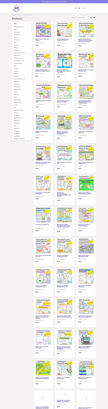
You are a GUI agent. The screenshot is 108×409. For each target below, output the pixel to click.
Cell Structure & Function (19, 52)
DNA (15, 66)
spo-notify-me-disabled (19, 138)
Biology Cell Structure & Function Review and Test (64, 316)
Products (19, 15)
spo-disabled (17, 136)
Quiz (15, 107)
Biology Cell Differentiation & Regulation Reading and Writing (64, 194)
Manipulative (17, 84)
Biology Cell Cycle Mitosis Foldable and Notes (42, 163)
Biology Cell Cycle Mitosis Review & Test (85, 163)
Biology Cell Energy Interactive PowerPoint (85, 193)
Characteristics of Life (19, 60)
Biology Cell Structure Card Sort (42, 347)
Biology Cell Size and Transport (84, 286)
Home (13, 15)
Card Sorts (16, 45)
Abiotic (15, 29)
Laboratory (16, 81)
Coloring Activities (18, 63)
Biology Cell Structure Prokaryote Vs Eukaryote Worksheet (64, 348)
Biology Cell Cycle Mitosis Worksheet (42, 193)
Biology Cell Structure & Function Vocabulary (85, 316)
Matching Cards (17, 89)
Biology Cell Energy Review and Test (43, 256)
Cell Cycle (16, 47)
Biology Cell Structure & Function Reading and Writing (42, 317)
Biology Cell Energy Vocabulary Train (84, 256)
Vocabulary (16, 128)
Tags (15, 23)
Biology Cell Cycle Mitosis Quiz (64, 163)
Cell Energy (16, 50)
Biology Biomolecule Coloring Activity (63, 40)
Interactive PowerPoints (19, 79)
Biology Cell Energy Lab (42, 224)
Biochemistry (17, 34)
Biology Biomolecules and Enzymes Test (85, 70)
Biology (15, 37)
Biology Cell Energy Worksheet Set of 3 (62, 286)
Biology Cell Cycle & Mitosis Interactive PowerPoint (62, 133)
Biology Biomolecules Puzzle (41, 132)
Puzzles (15, 105)
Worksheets (16, 131)
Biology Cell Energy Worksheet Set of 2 (41, 286)
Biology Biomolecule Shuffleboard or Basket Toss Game (64, 71)
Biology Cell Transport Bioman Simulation (85, 347)
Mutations (16, 94)
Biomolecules (17, 39)
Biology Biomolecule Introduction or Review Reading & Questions (85, 40)
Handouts (16, 76)
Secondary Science (18, 118)
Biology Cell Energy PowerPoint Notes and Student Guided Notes (63, 226)
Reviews (16, 112)
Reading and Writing (18, 110)
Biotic (15, 42)
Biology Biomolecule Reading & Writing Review (42, 70)
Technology (16, 123)
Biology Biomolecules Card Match (43, 101)
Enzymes (16, 68)
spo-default (16, 133)
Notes (15, 97)
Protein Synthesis (18, 102)
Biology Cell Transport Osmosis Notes (85, 378)
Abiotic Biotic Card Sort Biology (42, 40)
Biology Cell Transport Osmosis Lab (63, 378)
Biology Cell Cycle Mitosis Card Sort (85, 132)
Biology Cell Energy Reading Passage (84, 225)
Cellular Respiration (18, 58)
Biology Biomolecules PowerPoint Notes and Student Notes (84, 102)
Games (15, 73)
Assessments (17, 32)
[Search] (94, 8)
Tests (15, 125)
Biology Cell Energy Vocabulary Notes (62, 256)
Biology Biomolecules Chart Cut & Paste (63, 101)
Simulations (16, 120)
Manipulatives (17, 86)
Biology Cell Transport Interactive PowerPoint (42, 378)
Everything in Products (19, 26)
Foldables (16, 71)
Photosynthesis (17, 99)
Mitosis (15, 92)
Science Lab (16, 115)
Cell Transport (17, 55)
